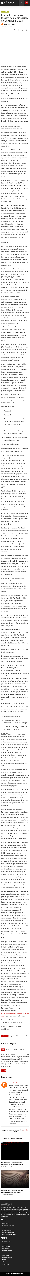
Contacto (5, 1228)
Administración (7, 1241)
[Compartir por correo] (27, 30)
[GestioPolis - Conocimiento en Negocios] (7, 1204)
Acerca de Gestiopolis (8, 1225)
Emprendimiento (7, 1250)
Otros (4, 1259)
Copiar (4, 1071)
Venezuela (24, 1036)
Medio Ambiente (7, 1257)
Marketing (6, 1255)
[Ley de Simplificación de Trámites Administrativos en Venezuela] (15, 1179)
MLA (7, 1050)
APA (3, 1050)
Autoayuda (6, 1244)
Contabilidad (6, 1246)
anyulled (25, 1130)
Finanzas (5, 1253)
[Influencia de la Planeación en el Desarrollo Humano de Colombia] (15, 1151)
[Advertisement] (15, 49)
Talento (5, 1262)
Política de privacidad (8, 1232)
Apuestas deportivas (9, 1234)
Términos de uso (7, 1230)
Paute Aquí (6, 1223)
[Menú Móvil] (26, 2)
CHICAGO (14, 1050)
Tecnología (6, 1264)
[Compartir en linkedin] (23, 30)
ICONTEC (21, 1050)
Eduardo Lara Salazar (10, 24)
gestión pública (15, 1036)
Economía (5, 11)
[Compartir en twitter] (19, 30)
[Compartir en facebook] (14, 30)
